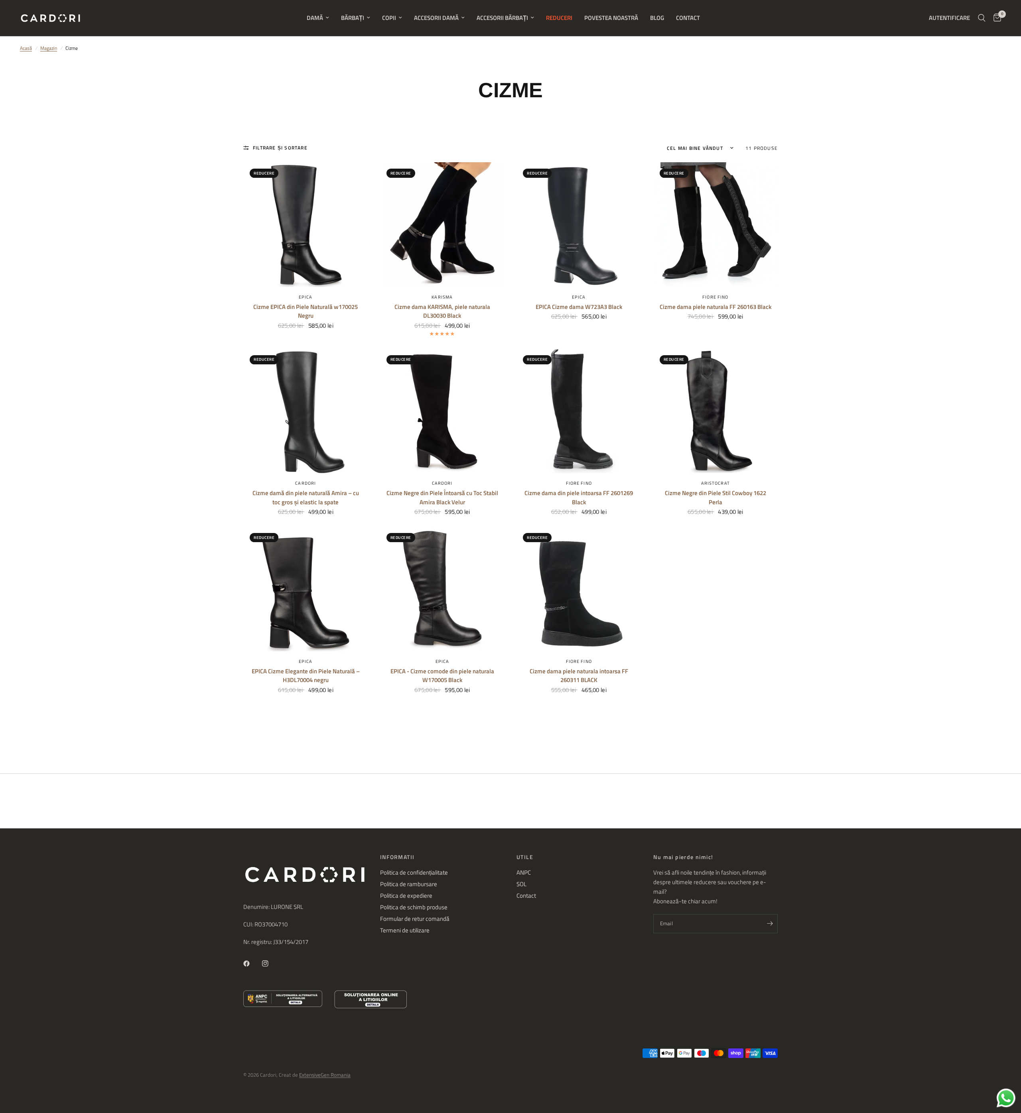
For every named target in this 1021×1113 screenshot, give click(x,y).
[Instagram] (271, 963)
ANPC (523, 872)
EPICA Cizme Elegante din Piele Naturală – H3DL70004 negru (306, 676)
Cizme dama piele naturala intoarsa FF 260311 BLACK (579, 676)
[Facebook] (252, 963)
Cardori (305, 483)
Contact (688, 17)
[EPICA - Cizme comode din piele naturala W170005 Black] (442, 589)
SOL (521, 884)
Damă (315, 17)
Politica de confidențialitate (414, 872)
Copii (389, 17)
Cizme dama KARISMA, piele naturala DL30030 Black (442, 312)
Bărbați (352, 17)
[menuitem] (318, 18)
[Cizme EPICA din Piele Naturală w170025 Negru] (305, 224)
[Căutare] (981, 18)
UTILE (524, 857)
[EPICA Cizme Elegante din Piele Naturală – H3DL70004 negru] (305, 589)
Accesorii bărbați (502, 17)
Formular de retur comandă (414, 918)
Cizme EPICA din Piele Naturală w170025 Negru (305, 312)
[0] (995, 18)
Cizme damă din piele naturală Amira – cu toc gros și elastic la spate (305, 498)
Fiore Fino (715, 297)
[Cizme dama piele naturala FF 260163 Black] (715, 224)
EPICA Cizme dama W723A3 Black (579, 307)
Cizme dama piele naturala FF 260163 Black (715, 307)
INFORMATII (397, 857)
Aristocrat (715, 483)
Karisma (442, 297)
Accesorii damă (436, 17)
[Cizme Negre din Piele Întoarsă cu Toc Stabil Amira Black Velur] (442, 411)
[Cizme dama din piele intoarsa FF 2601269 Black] (578, 411)
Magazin (48, 48)
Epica (306, 297)
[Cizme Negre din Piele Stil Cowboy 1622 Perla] (715, 411)
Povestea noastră (611, 17)
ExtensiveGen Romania (325, 1075)
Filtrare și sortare (280, 147)
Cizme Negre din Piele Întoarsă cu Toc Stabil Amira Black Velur (442, 498)
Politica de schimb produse (413, 907)
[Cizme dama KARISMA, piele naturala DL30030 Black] (442, 224)
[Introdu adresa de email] (770, 923)
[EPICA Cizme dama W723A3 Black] (578, 224)
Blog (657, 17)
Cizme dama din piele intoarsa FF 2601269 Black (578, 498)
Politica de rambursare (408, 884)
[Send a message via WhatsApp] (1006, 1098)
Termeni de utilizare (405, 930)
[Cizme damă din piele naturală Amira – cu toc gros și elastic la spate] (305, 411)
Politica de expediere (406, 895)
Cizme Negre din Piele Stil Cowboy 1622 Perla (715, 498)
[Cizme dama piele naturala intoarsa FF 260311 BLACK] (578, 589)
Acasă (26, 48)
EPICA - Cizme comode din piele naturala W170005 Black (442, 676)
